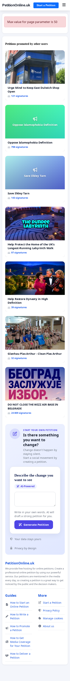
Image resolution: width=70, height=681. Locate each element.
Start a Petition (46, 5)
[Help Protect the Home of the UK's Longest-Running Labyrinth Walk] (35, 232)
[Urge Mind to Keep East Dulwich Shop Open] (35, 75)
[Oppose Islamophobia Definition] (35, 128)
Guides (10, 595)
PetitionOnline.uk (16, 5)
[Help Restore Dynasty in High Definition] (35, 286)
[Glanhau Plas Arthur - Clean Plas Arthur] (35, 339)
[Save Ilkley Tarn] (35, 179)
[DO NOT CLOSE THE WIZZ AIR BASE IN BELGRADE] (35, 392)
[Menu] (64, 5)
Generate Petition (36, 524)
